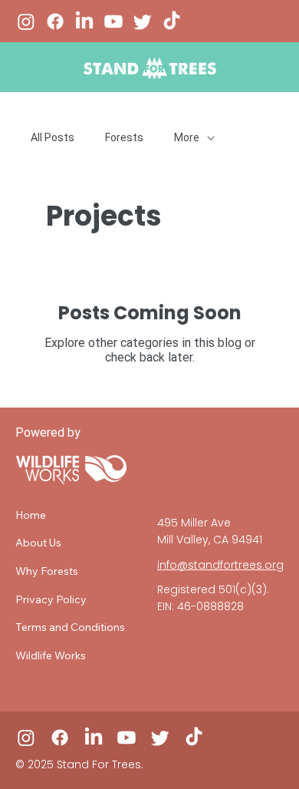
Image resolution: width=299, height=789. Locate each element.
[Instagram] (26, 21)
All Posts (52, 137)
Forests (124, 137)
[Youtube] (113, 21)
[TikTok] (171, 21)
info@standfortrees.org (220, 565)
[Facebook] (55, 21)
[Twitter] (142, 21)
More (186, 137)
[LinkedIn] (84, 21)
